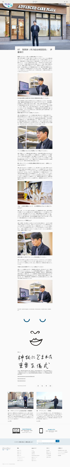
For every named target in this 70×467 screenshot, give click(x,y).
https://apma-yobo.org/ (21, 380)
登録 (57, 441)
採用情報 (59, 455)
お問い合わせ (48, 457)
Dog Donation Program (35, 455)
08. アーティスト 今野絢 (44, 410)
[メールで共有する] (50, 386)
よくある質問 (48, 455)
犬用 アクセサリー (20, 460)
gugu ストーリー (34, 457)
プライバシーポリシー (61, 453)
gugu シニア (19, 452)
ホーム (33, 450)
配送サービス (48, 452)
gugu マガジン (34, 460)
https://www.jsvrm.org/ (21, 378)
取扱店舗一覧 (48, 453)
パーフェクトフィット (21, 457)
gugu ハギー (19, 453)
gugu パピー (19, 455)
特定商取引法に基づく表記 (62, 450)
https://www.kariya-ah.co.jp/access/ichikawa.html (26, 376)
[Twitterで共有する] (42, 386)
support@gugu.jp (26, 429)
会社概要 (33, 452)
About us (33, 453)
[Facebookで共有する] (38, 386)
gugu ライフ (34, 458)
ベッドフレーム (19, 458)
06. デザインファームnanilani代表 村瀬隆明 (20, 410)
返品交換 (47, 450)
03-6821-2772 (51, 429)
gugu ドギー (19, 450)
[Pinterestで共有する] (46, 386)
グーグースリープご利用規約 (63, 452)
